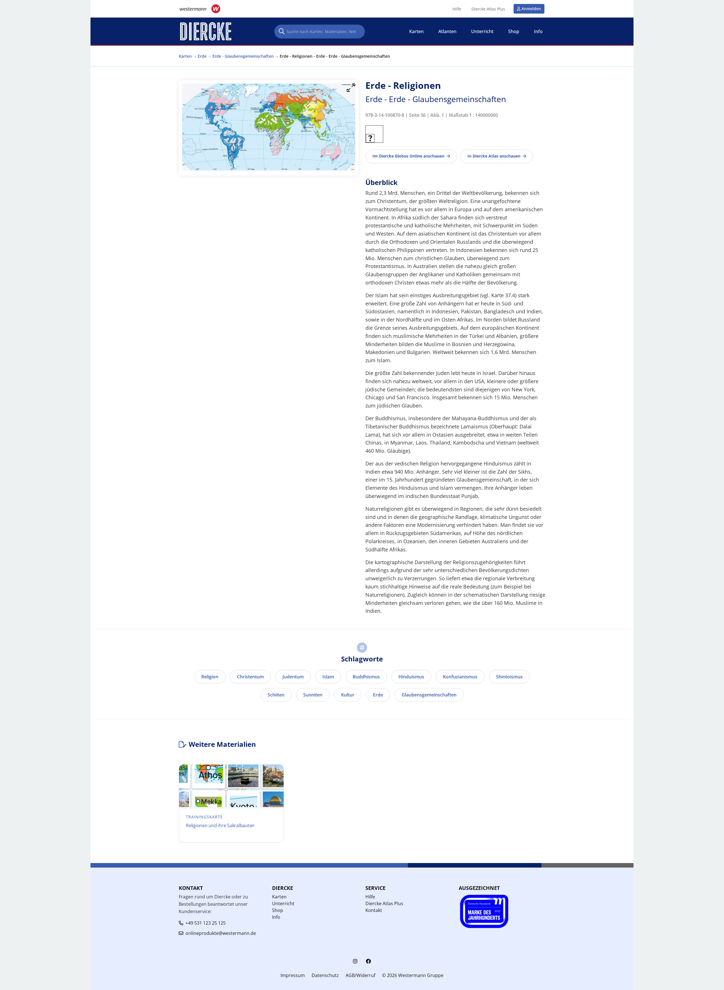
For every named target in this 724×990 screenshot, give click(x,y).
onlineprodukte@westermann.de (221, 933)
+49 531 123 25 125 (206, 923)
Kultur (347, 695)
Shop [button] (513, 31)
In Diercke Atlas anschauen (493, 156)
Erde (202, 56)
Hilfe (457, 9)
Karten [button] (416, 31)
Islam (328, 677)
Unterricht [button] (482, 31)
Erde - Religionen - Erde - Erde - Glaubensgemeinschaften (335, 56)
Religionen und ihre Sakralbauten (220, 825)
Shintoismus (509, 677)
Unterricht (283, 903)
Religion (209, 677)
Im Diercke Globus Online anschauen (408, 156)
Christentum (250, 677)
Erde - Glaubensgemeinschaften (243, 56)
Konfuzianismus (460, 677)
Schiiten (276, 695)
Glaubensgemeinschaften (429, 695)
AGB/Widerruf (360, 975)
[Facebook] (368, 961)
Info (276, 917)
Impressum (293, 975)
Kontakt (373, 910)
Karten (185, 56)
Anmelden (531, 8)
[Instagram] (355, 961)
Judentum (293, 677)
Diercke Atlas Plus (488, 9)
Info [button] (538, 31)
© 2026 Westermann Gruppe (412, 975)
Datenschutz (325, 975)
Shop (277, 910)
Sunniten (312, 695)
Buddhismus (366, 677)
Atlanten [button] (447, 31)
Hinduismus (411, 677)
